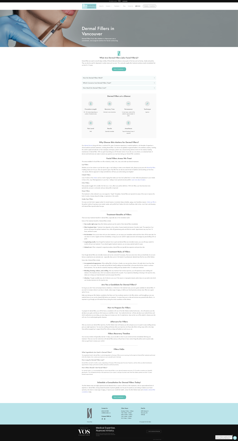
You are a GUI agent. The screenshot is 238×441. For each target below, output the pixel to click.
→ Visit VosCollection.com (154, 431)
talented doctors (88, 145)
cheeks (95, 178)
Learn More (124, 1)
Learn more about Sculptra (138, 180)
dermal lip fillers (151, 167)
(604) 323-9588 (105, 411)
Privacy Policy (89, 421)
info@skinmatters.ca (106, 413)
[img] (119, 1)
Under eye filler (151, 202)
